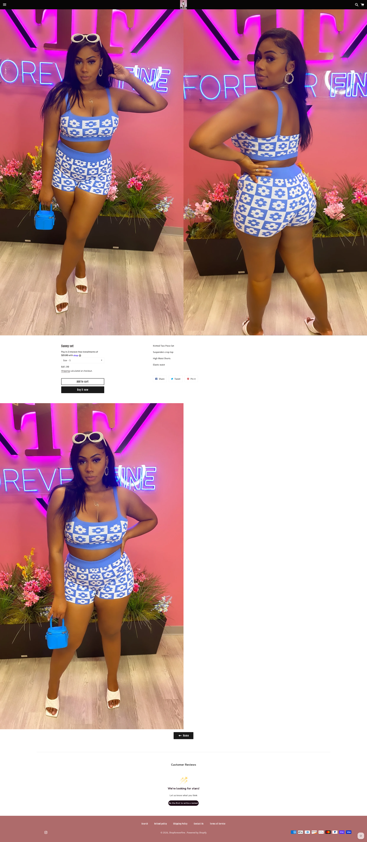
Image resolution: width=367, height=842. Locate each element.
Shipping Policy (180, 823)
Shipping (65, 370)
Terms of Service (218, 823)
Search (144, 823)
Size (65, 360)
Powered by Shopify (197, 832)
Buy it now (82, 389)
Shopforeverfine (177, 832)
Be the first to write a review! (183, 803)
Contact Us (199, 823)
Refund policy (160, 823)
